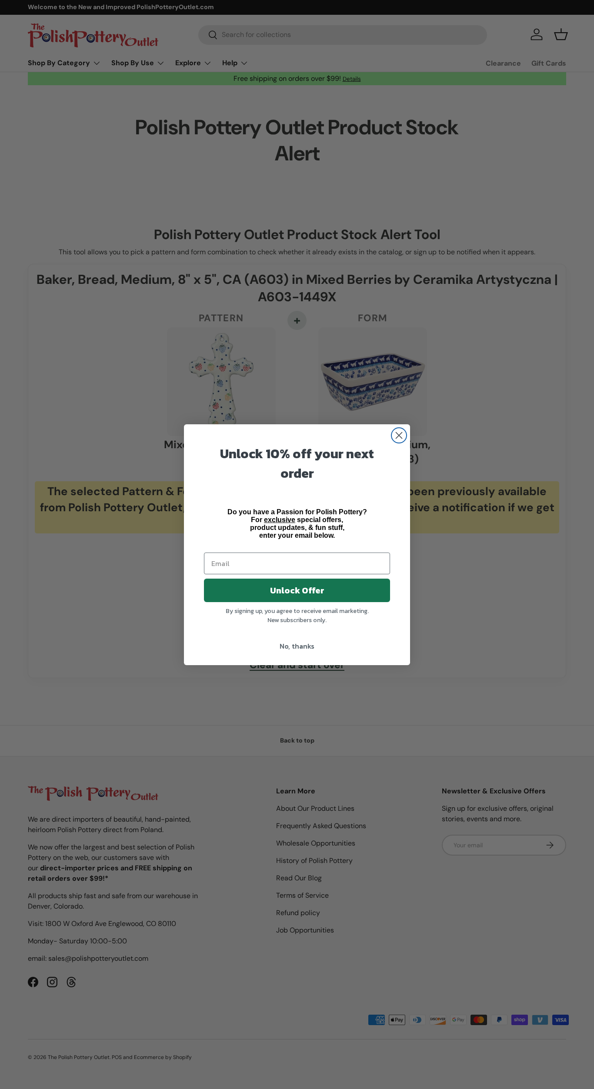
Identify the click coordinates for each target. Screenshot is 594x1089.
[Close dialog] (399, 435)
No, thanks (297, 646)
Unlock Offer (297, 590)
